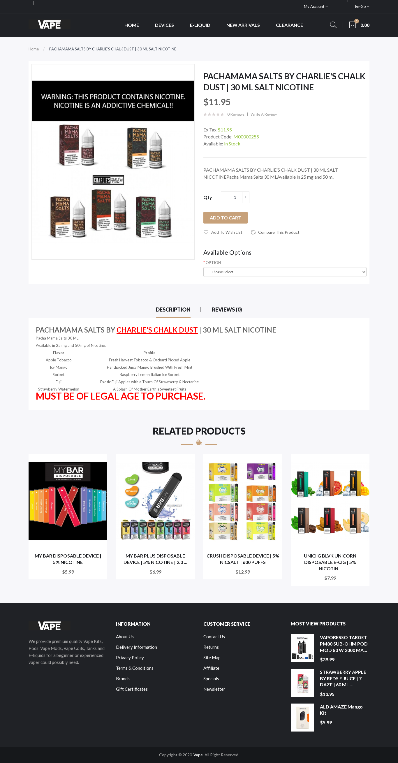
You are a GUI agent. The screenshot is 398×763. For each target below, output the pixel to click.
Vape (198, 754)
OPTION (213, 262)
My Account (314, 6)
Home (34, 49)
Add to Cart (225, 217)
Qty (207, 197)
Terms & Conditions (135, 668)
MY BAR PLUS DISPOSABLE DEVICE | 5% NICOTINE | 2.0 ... (155, 559)
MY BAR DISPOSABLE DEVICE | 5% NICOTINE (68, 559)
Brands (123, 678)
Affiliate (211, 668)
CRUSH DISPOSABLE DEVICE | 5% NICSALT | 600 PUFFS (243, 559)
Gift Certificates (132, 689)
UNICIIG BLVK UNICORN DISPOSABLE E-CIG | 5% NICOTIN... (330, 562)
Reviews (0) (227, 309)
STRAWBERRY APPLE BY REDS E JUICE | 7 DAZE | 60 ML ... (343, 678)
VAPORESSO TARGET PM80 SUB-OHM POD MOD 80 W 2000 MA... (344, 643)
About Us (125, 636)
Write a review (264, 114)
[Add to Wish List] (99, 462)
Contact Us (214, 636)
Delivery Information (136, 647)
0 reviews (235, 114)
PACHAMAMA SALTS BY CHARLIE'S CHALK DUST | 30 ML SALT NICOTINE (112, 49)
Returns (211, 647)
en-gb (361, 6)
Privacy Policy (130, 657)
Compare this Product (279, 232)
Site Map (212, 657)
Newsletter (214, 689)
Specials (211, 678)
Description (173, 309)
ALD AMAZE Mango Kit (341, 710)
